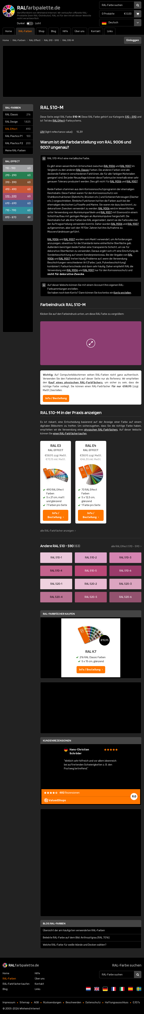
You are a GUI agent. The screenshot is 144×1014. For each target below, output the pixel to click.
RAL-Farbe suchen (126, 965)
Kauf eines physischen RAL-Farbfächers (75, 382)
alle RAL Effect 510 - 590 (125, 546)
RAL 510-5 (91, 570)
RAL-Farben (13, 107)
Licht (38, 23)
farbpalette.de (24, 965)
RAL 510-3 (125, 557)
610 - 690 (18, 203)
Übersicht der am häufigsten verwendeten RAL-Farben (74, 930)
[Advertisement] (72, 71)
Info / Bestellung (56, 398)
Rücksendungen (52, 1002)
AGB (36, 1002)
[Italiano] (122, 989)
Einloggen (132, 40)
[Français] (113, 989)
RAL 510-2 (91, 557)
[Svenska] (138, 989)
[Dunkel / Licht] (29, 23)
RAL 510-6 (125, 570)
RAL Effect (18, 128)
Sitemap (25, 1002)
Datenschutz (93, 1002)
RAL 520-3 (125, 583)
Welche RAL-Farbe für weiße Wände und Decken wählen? (74, 944)
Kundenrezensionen (57, 740)
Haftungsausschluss (116, 1002)
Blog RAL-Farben (54, 923)
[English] (96, 989)
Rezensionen (69, 792)
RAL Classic (18, 114)
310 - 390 (18, 182)
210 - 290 (18, 175)
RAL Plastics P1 (18, 136)
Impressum (9, 1002)
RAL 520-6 (125, 597)
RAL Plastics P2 (18, 143)
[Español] (130, 989)
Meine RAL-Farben (15, 150)
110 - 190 (18, 168)
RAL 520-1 (56, 583)
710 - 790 (18, 210)
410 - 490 (18, 189)
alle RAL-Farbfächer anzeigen (57, 530)
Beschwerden (73, 1002)
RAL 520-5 (91, 597)
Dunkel (21, 23)
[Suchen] (137, 5)
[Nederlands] (88, 989)
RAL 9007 (125, 166)
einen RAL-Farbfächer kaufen (70, 433)
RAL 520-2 (91, 583)
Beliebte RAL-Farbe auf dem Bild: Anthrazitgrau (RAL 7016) (76, 937)
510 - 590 (18, 196)
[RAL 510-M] (90, 343)
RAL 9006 (109, 166)
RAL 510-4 (56, 570)
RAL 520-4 (56, 597)
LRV (42, 131)
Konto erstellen (122, 292)
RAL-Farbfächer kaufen (59, 613)
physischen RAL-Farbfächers (101, 429)
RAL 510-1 (56, 557)
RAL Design (18, 121)
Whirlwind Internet (29, 1008)
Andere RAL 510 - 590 (60, 545)
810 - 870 (18, 217)
